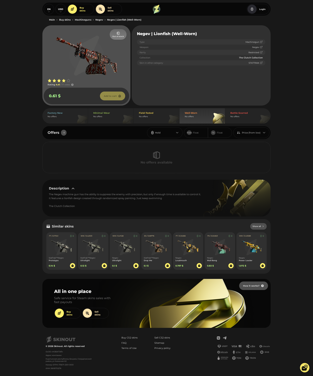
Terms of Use (128, 348)
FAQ (124, 342)
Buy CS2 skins (129, 337)
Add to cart (110, 96)
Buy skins (82, 9)
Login (262, 9)
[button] (304, 367)
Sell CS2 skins (162, 337)
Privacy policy (162, 348)
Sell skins (110, 9)
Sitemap (159, 342)
